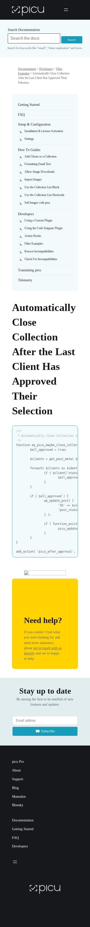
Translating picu (29, 270)
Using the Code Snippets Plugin (43, 228)
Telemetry (25, 280)
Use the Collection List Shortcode (44, 195)
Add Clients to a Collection (40, 156)
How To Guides (29, 150)
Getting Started (29, 105)
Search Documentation (24, 30)
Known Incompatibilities (39, 251)
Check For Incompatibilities (40, 259)
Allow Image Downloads (39, 171)
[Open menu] (66, 10)
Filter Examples (33, 243)
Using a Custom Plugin (38, 220)
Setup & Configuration (34, 124)
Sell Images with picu (37, 202)
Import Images (33, 179)
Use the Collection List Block (41, 187)
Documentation (27, 69)
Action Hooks (32, 236)
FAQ (21, 115)
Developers (46, 69)
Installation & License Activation (43, 131)
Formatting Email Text (37, 164)
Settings (29, 139)
